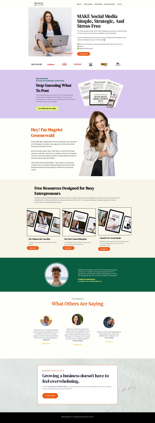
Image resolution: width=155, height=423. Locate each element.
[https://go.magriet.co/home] (39, 4)
